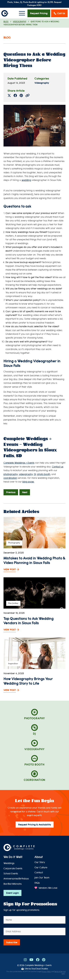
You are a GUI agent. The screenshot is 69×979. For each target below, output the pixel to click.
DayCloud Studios (39, 968)
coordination (10, 478)
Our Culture (40, 867)
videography (26, 474)
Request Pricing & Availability (34, 824)
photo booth (43, 474)
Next (24, 492)
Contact (38, 872)
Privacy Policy (46, 972)
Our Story (39, 862)
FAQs (37, 882)
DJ (35, 474)
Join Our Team (41, 877)
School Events (11, 873)
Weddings (9, 863)
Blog (6, 21)
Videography (19, 21)
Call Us (61, 13)
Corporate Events (13, 868)
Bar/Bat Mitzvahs (13, 884)
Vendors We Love (47, 888)
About (38, 857)
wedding (26, 180)
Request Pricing (39, 13)
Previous (10, 492)
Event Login (12, 893)
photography (11, 474)
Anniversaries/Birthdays (16, 878)
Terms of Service (59, 972)
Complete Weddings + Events (38, 965)
